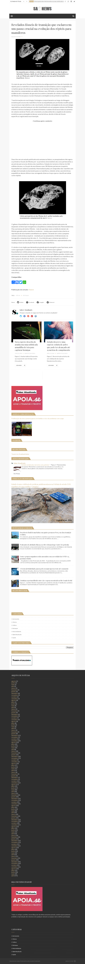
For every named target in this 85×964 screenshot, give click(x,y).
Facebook (24, 316)
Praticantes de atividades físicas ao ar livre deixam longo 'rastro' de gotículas (44, 545)
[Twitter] (74, 1)
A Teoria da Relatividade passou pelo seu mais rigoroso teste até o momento (44, 569)
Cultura (14, 625)
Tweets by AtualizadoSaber (20, 454)
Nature (31, 290)
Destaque (26, 295)
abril (12, 686)
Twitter (21, 316)
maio (12, 684)
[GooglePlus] (68, 1)
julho (13, 702)
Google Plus (28, 316)
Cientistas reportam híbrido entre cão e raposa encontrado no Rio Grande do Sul (46, 581)
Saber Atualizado (20, 463)
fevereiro (14, 690)
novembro (14, 695)
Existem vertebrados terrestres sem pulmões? (36, 465)
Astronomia (15, 619)
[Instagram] (71, 1)
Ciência (18, 295)
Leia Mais (19, 365)
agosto (13, 681)
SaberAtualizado (16, 634)
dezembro (14, 693)
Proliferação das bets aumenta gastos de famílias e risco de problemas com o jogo (37, 418)
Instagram (32, 316)
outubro (14, 697)
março (13, 688)
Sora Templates (22, 961)
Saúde (14, 637)
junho (13, 683)
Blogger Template (34, 961)
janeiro (13, 691)
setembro (14, 699)
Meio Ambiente (16, 631)
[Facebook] (65, 1)
